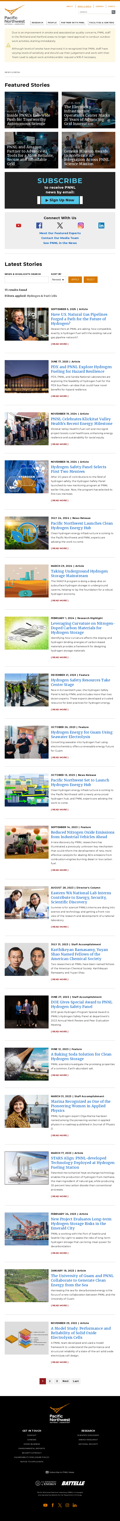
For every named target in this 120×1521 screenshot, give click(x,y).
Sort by (56, 274)
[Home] (15, 15)
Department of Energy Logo (46, 1483)
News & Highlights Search (23, 274)
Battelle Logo (73, 1483)
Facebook (53, 1505)
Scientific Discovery (88, 1435)
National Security (88, 1444)
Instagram (67, 1505)
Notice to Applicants (31, 1461)
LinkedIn (75, 1505)
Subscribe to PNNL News (61, 1472)
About (70, 6)
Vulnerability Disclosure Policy (31, 1457)
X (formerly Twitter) (60, 1505)
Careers (100, 6)
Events (111, 6)
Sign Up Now (62, 200)
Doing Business (32, 1444)
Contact (31, 1435)
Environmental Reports (32, 1448)
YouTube (45, 1505)
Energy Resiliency (88, 1440)
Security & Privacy (32, 1453)
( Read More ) (59, 344)
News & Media (84, 6)
